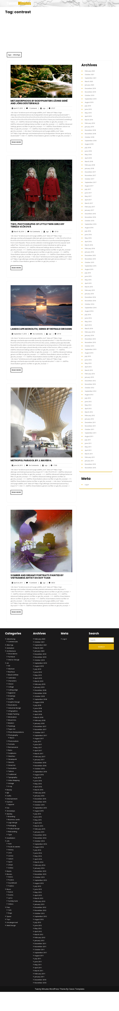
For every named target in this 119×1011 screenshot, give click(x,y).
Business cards (14, 819)
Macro (12, 738)
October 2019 (89, 95)
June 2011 (88, 443)
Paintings (11, 726)
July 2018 (88, 147)
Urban (10, 865)
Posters (11, 880)
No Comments (32, 231)
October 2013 (89, 346)
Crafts (9, 796)
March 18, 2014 (18, 231)
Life (8, 841)
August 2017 (89, 186)
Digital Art (11, 693)
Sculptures (12, 753)
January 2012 (89, 419)
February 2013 (90, 374)
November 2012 (90, 384)
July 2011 (88, 440)
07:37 (51, 108)
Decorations (12, 654)
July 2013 (88, 356)
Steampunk (12, 759)
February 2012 (90, 415)
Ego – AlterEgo (14, 55)
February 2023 (90, 71)
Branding (11, 816)
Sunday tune (13, 901)
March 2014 (89, 328)
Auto (10, 844)
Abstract (11, 669)
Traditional (12, 774)
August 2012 (89, 395)
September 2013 (90, 349)
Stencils (11, 762)
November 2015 (90, 259)
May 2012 (88, 405)
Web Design (11, 925)
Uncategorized (12, 922)
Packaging (12, 826)
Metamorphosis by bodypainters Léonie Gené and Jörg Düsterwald (39, 102)
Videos (10, 904)
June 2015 (88, 276)
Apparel (11, 804)
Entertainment (12, 799)
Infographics (13, 711)
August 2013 (89, 353)
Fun (8, 808)
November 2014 (90, 301)
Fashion (10, 802)
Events (10, 895)
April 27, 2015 (18, 108)
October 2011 (89, 429)
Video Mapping (14, 780)
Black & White (13, 675)
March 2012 (89, 412)
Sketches (11, 756)
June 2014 (88, 318)
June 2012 (88, 401)
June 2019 (88, 109)
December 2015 (90, 255)
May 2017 (88, 196)
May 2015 (88, 280)
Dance (10, 892)
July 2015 (88, 273)
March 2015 (89, 287)
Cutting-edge (13, 690)
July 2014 (88, 314)
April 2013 (88, 367)
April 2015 (88, 283)
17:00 (53, 465)
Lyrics (10, 898)
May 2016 (88, 238)
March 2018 (89, 161)
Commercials (13, 642)
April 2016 (88, 241)
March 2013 (89, 370)
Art (8, 663)
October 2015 (89, 262)
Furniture (11, 657)
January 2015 (89, 294)
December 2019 (90, 88)
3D (9, 666)
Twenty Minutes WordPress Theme (50, 989)
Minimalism (12, 717)
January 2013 (89, 377)
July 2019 (88, 106)
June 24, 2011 (18, 465)
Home (37, 994)
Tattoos (11, 771)
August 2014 (89, 311)
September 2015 (90, 266)
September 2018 (90, 141)
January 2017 (89, 210)
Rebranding (12, 832)
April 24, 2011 (18, 583)
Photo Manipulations (16, 732)
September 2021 (90, 78)
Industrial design (14, 708)
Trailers (11, 886)
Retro (10, 750)
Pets (8, 907)
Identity (9, 814)
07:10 (54, 231)
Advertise (38, 1007)
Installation (11, 838)
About (37, 1001)
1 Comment (30, 108)
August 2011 (89, 436)
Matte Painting (13, 714)
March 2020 (89, 81)
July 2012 (88, 398)
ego (41, 108)
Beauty (9, 790)
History (11, 850)
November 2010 (90, 468)
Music (9, 889)
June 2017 (88, 193)
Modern (11, 723)
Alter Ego (10, 645)
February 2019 (90, 123)
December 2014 (90, 297)
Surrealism (12, 768)
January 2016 (89, 252)
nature (10, 859)
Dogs (10, 913)
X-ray (10, 786)
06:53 (51, 583)
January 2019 (89, 127)
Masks (9, 871)
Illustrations (12, 705)
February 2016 (90, 248)
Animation (10, 648)
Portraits (11, 744)
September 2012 (90, 391)
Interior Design (13, 660)
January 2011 (89, 461)
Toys (8, 919)
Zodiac (10, 868)
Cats (10, 910)
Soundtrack (12, 883)
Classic (10, 684)
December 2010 (90, 464)
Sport (10, 862)
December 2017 (90, 172)
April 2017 (88, 200)
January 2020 (89, 85)
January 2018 (89, 168)
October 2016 (89, 221)
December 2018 (90, 130)
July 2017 (88, 189)
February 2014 (90, 332)
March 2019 (89, 120)
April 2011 (88, 450)
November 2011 (90, 426)
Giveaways (11, 811)
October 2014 (89, 304)
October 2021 (89, 74)
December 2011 (90, 422)
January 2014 (89, 335)
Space (9, 916)
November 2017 (90, 175)
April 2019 (88, 116)
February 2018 (90, 165)
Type (10, 835)
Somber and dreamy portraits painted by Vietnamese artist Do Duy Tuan (37, 576)
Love (10, 853)
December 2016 (90, 214)
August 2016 (89, 228)
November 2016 (90, 217)
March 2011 (89, 454)
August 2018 (89, 144)
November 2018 (90, 134)
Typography (12, 777)
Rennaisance (13, 747)
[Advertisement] (59, 35)
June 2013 (88, 360)
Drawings (11, 696)
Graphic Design (14, 702)
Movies (9, 874)
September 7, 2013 (20, 334)
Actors (10, 877)
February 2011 (90, 457)
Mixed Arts (12, 720)
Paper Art (11, 729)
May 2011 (88, 447)
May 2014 (88, 321)
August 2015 (89, 269)
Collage (11, 687)
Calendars (12, 678)
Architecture (11, 651)
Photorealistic (13, 741)
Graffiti (11, 699)
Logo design (12, 822)
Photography (13, 735)
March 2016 (89, 245)
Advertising (11, 639)
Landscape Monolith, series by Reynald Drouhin (41, 329)
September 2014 (90, 308)
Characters (12, 681)
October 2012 (89, 388)
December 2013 (90, 339)
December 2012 (90, 381)
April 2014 (88, 325)
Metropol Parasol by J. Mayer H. (31, 460)
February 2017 (90, 207)
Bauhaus (11, 672)
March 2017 (89, 203)
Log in (87, 485)
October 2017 (89, 179)
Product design (14, 829)
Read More (16, 142)
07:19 (57, 334)
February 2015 (90, 290)
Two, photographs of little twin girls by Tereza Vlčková (37, 225)
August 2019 (89, 102)
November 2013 (90, 342)
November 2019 (90, 92)
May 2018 (88, 154)
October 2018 (89, 137)
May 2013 (88, 363)
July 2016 (88, 231)
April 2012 (88, 408)
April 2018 (88, 158)
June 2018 (88, 151)
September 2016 (90, 224)
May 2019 (88, 113)
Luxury (10, 856)
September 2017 (90, 182)
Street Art (11, 765)
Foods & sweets (14, 847)
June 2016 (88, 234)
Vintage (11, 783)
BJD (8, 793)
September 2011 (90, 433)
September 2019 (90, 99)
